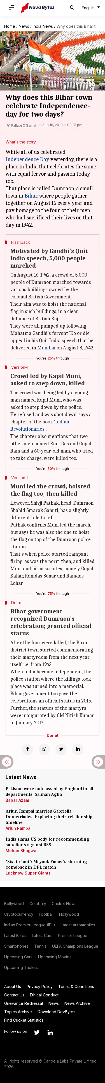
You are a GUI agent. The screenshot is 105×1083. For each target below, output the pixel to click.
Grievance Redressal (23, 1003)
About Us (12, 986)
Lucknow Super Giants (28, 873)
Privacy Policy (40, 986)
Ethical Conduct (44, 994)
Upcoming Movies (54, 956)
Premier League (72, 935)
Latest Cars (42, 935)
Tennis (40, 946)
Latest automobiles (78, 924)
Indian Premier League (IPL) (29, 924)
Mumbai (46, 348)
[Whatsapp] (44, 749)
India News (43, 26)
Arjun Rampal (19, 828)
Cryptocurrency (18, 914)
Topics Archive (18, 1011)
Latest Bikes (15, 935)
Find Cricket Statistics (23, 1020)
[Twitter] (61, 749)
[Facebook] (27, 749)
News (24, 26)
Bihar (30, 196)
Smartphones (16, 946)
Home (9, 26)
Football (46, 914)
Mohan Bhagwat (22, 850)
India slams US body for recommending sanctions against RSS (47, 842)
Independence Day (27, 159)
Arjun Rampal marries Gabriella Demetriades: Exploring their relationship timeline (49, 816)
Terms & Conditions (76, 986)
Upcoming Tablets (21, 967)
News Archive (77, 1003)
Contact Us (14, 994)
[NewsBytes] (38, 8)
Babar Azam (17, 800)
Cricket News (64, 903)
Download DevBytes (56, 1011)
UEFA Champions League (75, 946)
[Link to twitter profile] (36, 1032)
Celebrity (37, 903)
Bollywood (14, 903)
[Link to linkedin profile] (50, 1032)
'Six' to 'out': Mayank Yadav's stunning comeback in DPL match (46, 864)
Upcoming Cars (18, 956)
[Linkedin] (77, 749)
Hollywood (69, 914)
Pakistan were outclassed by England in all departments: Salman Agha (49, 791)
